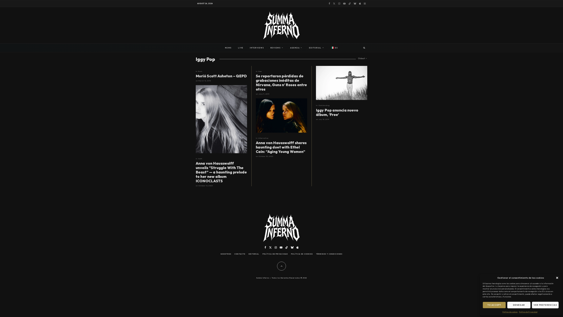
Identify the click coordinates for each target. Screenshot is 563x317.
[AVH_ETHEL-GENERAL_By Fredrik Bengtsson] (281, 115)
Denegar (519, 304)
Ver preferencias (545, 304)
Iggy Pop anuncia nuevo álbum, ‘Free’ (337, 112)
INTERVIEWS (257, 48)
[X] (334, 3)
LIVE (240, 48)
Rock (200, 71)
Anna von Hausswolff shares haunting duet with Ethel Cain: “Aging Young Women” (281, 147)
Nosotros (226, 254)
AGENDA (295, 48)
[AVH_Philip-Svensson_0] (221, 119)
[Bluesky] (355, 3)
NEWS (228, 48)
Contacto (239, 254)
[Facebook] (329, 3)
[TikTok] (349, 3)
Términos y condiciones (329, 254)
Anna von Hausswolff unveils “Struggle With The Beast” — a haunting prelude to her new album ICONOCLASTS (221, 172)
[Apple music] (360, 3)
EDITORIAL (315, 48)
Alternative (263, 138)
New (260, 71)
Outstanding (324, 105)
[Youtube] (344, 3)
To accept (494, 304)
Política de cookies (510, 312)
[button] (557, 277)
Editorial (254, 254)
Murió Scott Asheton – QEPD (221, 76)
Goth (200, 159)
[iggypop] (341, 83)
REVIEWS (276, 48)
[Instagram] (339, 3)
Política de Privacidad (528, 312)
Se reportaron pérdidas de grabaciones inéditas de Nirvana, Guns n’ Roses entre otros (281, 82)
